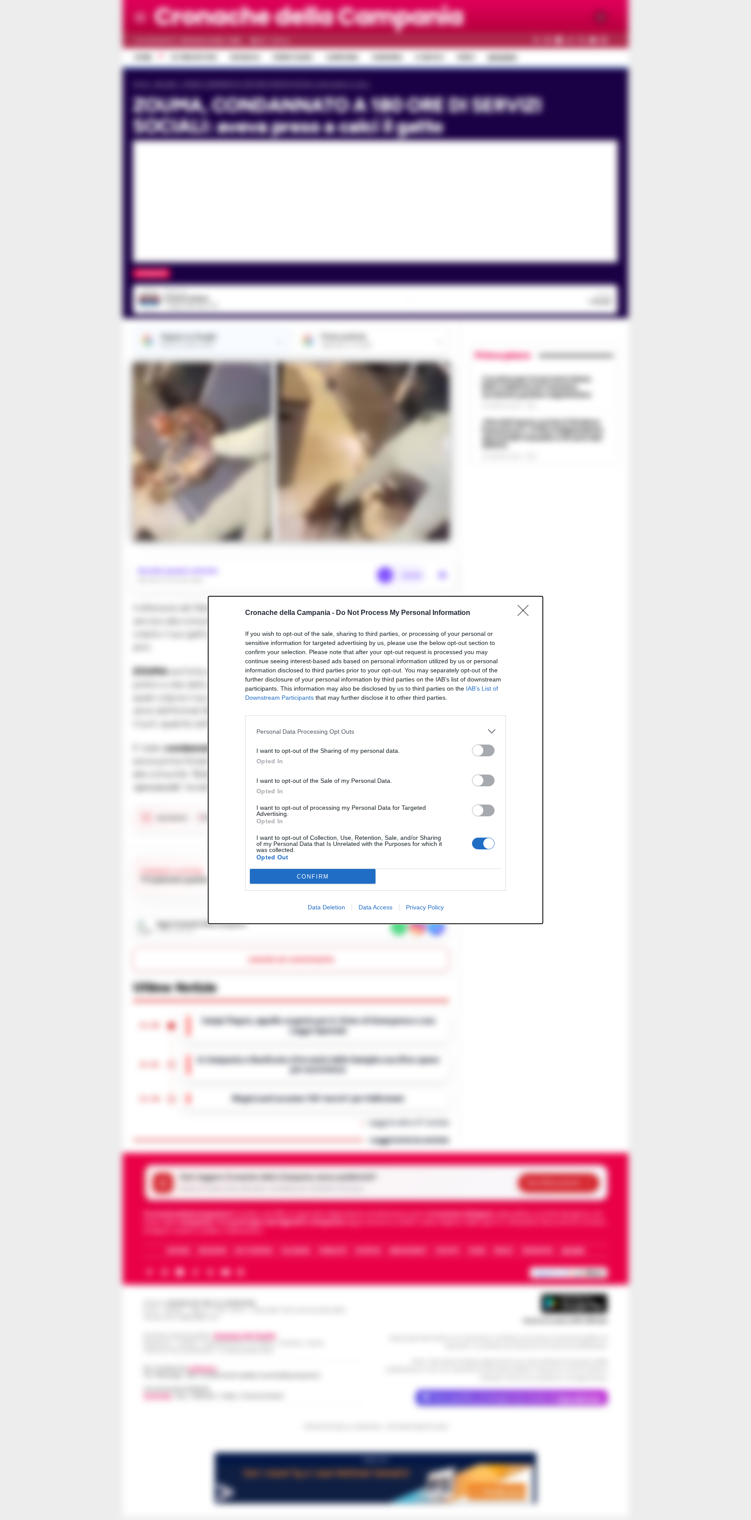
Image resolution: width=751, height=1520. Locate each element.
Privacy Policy (425, 907)
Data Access (375, 907)
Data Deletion (326, 907)
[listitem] (375, 731)
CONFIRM (313, 876)
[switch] (483, 750)
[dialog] (375, 760)
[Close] (526, 613)
